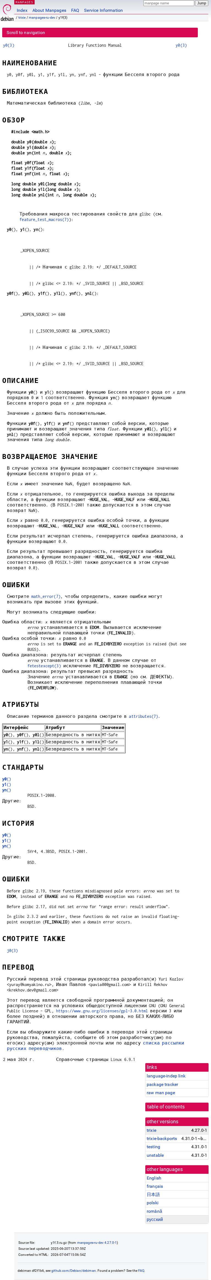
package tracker (162, 1084)
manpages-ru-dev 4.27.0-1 (97, 1243)
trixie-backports (162, 1138)
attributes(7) (143, 716)
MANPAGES (24, 2)
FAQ (75, 10)
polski (153, 1202)
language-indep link (166, 1076)
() (6, 779)
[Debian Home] (7, 11)
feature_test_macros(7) (44, 219)
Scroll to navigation (26, 32)
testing (153, 1146)
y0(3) (8, 45)
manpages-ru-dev (42, 17)
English (154, 1178)
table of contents (166, 1107)
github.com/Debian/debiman (73, 1271)
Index (22, 10)
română (154, 1211)
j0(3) (12, 950)
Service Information (103, 10)
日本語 (153, 1194)
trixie (22, 17)
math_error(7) (45, 596)
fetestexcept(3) (44, 665)
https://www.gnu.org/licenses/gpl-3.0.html (102, 1011)
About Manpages (49, 10)
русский (155, 1219)
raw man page (161, 1092)
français (155, 1186)
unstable (155, 1155)
